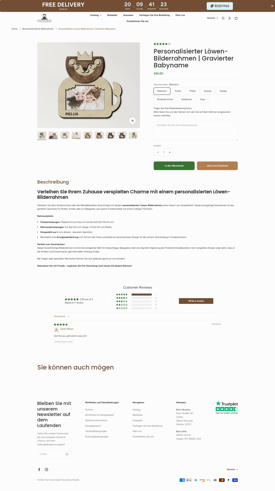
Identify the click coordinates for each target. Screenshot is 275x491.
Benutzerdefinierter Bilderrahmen (38, 29)
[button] (161, 44)
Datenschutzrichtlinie (96, 420)
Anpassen (128, 15)
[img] (61, 324)
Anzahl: (157, 145)
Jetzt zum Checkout (217, 165)
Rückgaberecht (93, 425)
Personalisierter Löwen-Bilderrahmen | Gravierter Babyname (86, 29)
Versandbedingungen (96, 431)
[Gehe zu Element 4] (76, 135)
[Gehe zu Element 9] (133, 136)
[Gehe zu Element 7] (110, 135)
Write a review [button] (196, 301)
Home (14, 29)
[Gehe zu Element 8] (122, 135)
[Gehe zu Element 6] (99, 135)
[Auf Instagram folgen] (46, 469)
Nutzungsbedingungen (97, 436)
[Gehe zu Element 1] (41, 135)
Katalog (94, 15)
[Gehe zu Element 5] (87, 135)
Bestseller (112, 15)
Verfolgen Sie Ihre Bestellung (154, 15)
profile (234, 413)
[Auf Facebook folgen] (39, 469)
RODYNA (222, 6)
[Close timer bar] (272, 6)
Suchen (89, 409)
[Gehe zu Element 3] (64, 135)
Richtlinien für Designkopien (99, 415)
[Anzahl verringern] (158, 152)
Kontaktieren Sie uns (137, 21)
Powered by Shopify (70, 480)
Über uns (180, 15)
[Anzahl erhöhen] (170, 152)
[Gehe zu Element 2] (53, 135)
